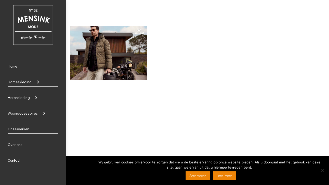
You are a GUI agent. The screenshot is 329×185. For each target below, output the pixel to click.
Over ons (15, 144)
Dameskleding (20, 81)
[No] (322, 170)
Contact (14, 160)
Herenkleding (19, 97)
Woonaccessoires (23, 113)
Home (12, 66)
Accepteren (197, 175)
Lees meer (224, 175)
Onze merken (18, 128)
